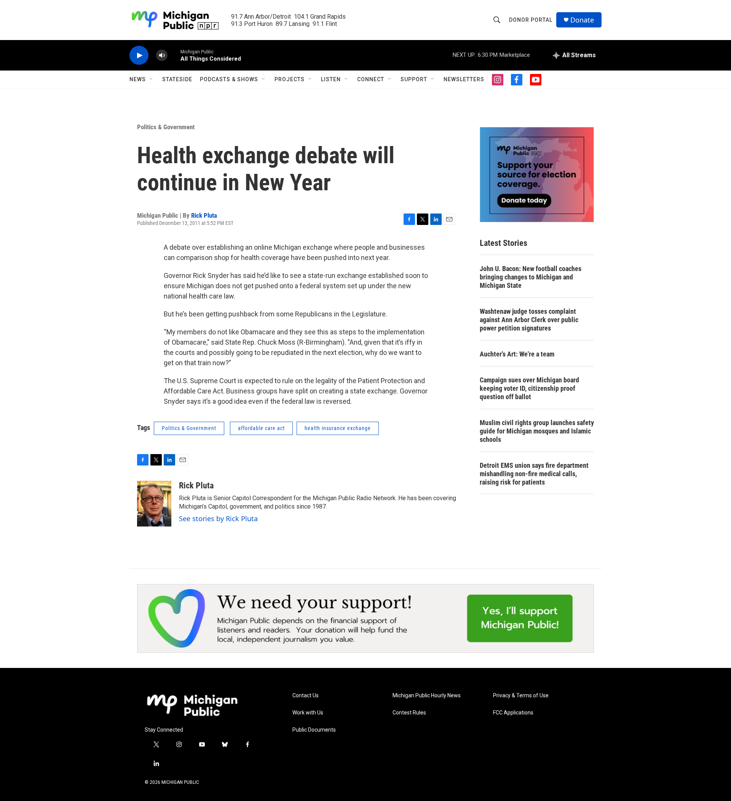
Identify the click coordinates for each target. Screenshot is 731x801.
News (137, 79)
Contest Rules (409, 713)
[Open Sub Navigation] (151, 79)
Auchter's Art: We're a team (517, 354)
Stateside (177, 79)
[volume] (161, 55)
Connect (370, 79)
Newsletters (464, 79)
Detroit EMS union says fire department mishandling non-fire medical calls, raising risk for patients (534, 473)
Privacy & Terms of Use (521, 695)
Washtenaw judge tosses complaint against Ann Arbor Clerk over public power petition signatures (529, 319)
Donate (582, 20)
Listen (331, 79)
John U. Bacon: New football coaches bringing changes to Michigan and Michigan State (530, 277)
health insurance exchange (338, 428)
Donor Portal (530, 20)
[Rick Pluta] (154, 504)
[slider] (174, 55)
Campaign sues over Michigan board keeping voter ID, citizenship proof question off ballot (529, 388)
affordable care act (261, 428)
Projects (290, 79)
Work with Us (307, 713)
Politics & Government (166, 127)
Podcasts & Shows (229, 79)
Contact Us (305, 695)
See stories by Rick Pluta (218, 518)
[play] (139, 55)
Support (414, 79)
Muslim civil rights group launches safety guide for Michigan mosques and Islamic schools (537, 431)
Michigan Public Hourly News (427, 695)
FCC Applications (513, 713)
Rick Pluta (204, 215)
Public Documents (314, 730)
